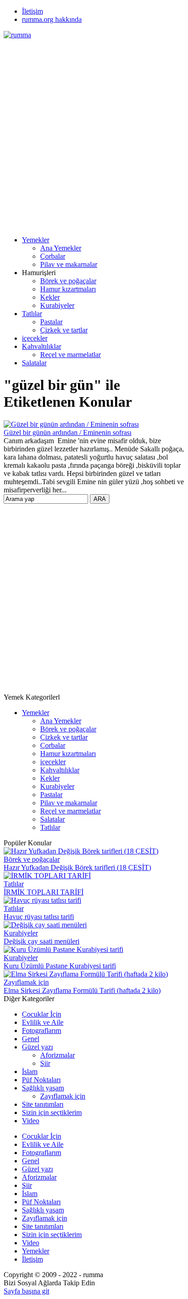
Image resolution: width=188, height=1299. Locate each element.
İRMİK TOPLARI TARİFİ (44, 892)
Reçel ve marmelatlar (70, 354)
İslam (29, 1071)
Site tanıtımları (42, 1104)
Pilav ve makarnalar (68, 264)
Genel (30, 1039)
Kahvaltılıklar (41, 346)
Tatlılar (32, 313)
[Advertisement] (94, 133)
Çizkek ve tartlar (64, 330)
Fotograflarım (41, 1030)
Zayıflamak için (26, 982)
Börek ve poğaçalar (68, 281)
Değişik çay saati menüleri (41, 941)
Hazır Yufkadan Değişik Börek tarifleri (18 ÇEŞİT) (77, 867)
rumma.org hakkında (52, 19)
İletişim (32, 11)
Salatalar (34, 363)
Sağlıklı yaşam (43, 1088)
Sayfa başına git (26, 1291)
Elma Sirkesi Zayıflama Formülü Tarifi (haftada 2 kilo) (82, 990)
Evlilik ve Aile (42, 1022)
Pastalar (51, 322)
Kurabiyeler (57, 305)
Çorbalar (52, 256)
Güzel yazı (37, 1047)
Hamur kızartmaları (68, 289)
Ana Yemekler (60, 248)
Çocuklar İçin (41, 1014)
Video (30, 1121)
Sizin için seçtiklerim (52, 1112)
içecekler (34, 338)
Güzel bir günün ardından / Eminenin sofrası (67, 432)
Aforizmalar (57, 1055)
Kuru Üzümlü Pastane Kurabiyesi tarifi (60, 966)
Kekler (50, 297)
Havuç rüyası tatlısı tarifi (39, 917)
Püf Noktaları (41, 1080)
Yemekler (35, 240)
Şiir (45, 1063)
